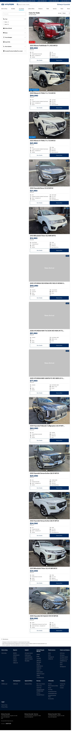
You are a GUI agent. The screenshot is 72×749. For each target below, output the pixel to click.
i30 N (49, 655)
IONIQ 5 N (15, 662)
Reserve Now (59, 60)
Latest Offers (31, 8)
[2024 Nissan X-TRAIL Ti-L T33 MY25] (49, 77)
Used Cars (39, 687)
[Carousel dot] (46, 42)
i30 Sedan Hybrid (29, 653)
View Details (39, 60)
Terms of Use (4, 705)
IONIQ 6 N (15, 683)
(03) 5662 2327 (7, 716)
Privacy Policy (4, 706)
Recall (49, 687)
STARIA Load (4, 683)
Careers (62, 687)
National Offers (28, 683)
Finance (40, 8)
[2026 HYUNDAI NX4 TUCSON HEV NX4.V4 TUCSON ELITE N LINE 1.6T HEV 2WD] (49, 315)
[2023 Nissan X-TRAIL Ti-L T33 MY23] (49, 125)
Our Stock (21, 8)
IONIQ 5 (15, 659)
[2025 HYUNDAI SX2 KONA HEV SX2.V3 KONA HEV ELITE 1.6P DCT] (49, 268)
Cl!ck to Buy (4, 8)
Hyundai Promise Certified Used (40, 690)
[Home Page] (7, 4)
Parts (62, 8)
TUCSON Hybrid (28, 657)
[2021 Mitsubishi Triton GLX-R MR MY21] (49, 553)
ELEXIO (15, 657)
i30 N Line (62, 653)
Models (13, 8)
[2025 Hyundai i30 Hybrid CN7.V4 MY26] (49, 600)
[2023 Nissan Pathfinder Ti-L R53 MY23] (49, 30)
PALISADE (27, 660)
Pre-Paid (50, 689)
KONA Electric (16, 655)
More (68, 8)
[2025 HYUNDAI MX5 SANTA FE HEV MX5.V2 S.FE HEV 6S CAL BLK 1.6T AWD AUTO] (49, 363)
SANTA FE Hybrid (28, 659)
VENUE (38, 654)
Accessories (51, 698)
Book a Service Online (53, 685)
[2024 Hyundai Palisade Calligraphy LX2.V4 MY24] (49, 410)
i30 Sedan (62, 655)
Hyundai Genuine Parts (52, 696)
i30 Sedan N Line (64, 659)
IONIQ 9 (15, 660)
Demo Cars (39, 685)
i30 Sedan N (51, 657)
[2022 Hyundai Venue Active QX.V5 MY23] (49, 458)
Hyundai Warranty (52, 693)
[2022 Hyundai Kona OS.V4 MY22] (49, 172)
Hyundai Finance (40, 694)
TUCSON (39, 658)
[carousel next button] (68, 30)
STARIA (38, 675)
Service (55, 8)
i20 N (49, 653)
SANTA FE (39, 660)
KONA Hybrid (28, 655)
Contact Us (62, 683)
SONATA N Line (63, 660)
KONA (38, 656)
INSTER (15, 653)
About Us (62, 685)
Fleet (47, 8)
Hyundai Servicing (52, 691)
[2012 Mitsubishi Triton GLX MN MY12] (49, 220)
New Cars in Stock (41, 683)
